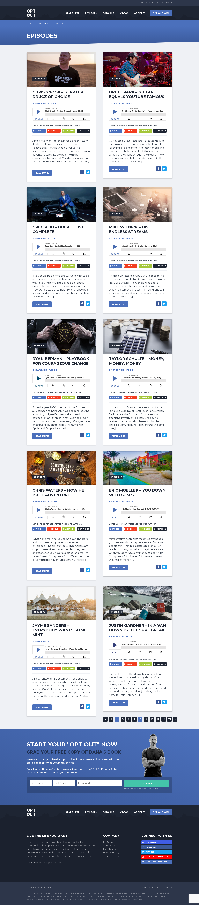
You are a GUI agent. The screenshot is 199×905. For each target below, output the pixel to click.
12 (163, 719)
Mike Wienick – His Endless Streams (128, 229)
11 (158, 719)
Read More (42, 173)
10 (152, 719)
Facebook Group (149, 3)
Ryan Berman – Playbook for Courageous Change (60, 361)
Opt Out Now (161, 13)
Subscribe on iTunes (156, 861)
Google (54, 131)
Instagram (151, 842)
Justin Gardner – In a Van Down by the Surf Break (137, 627)
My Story (91, 13)
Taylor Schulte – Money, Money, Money (136, 361)
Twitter (149, 852)
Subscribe (147, 783)
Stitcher (84, 131)
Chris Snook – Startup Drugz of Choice (57, 94)
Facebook (150, 847)
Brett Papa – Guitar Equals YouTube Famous (136, 94)
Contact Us (166, 3)
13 (169, 719)
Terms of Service (112, 856)
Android (69, 131)
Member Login (111, 849)
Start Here (72, 13)
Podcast (108, 13)
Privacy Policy (111, 852)
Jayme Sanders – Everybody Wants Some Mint (59, 630)
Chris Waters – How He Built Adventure (58, 492)
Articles (139, 13)
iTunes (39, 131)
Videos (124, 13)
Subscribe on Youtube (157, 857)
